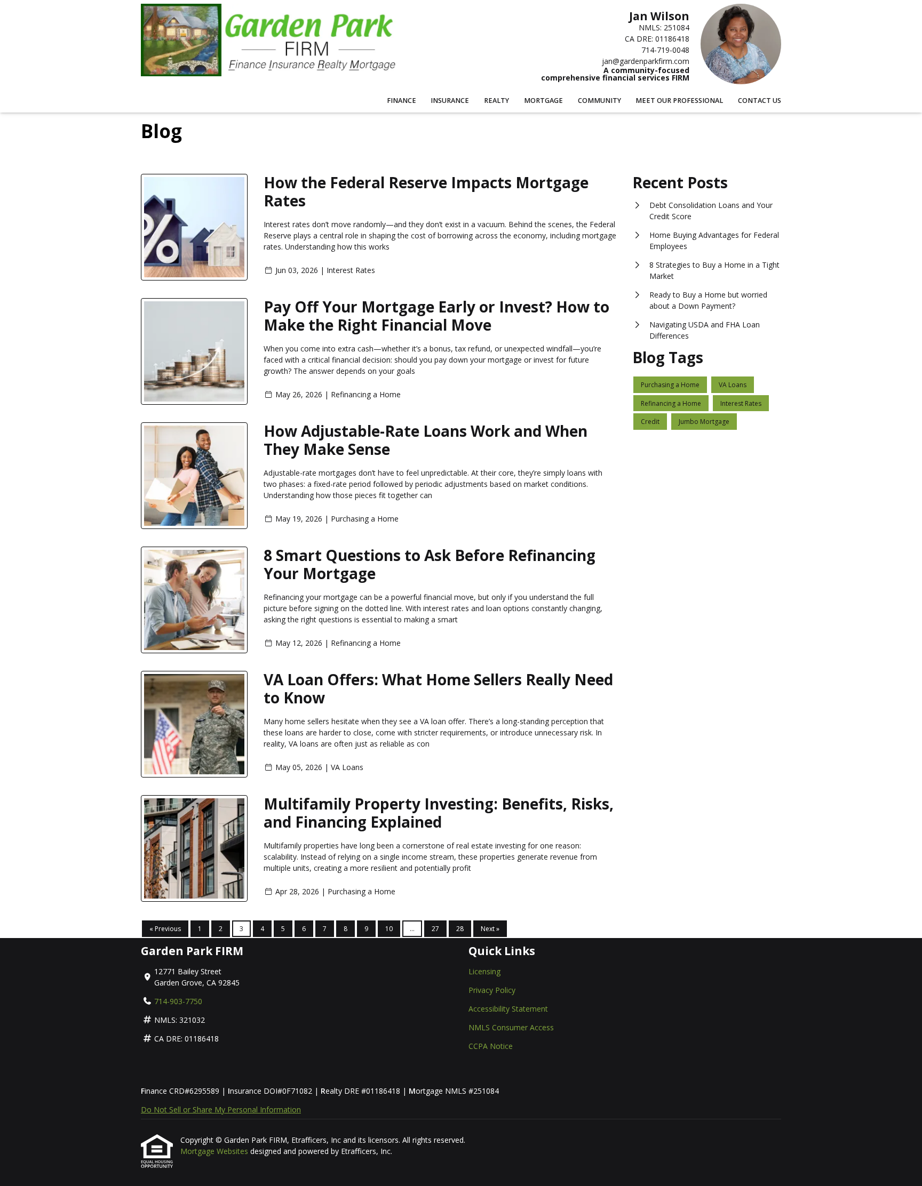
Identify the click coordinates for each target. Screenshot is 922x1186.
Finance (401, 100)
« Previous (165, 928)
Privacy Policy (491, 990)
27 (435, 928)
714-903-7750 (178, 1001)
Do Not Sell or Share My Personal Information (221, 1109)
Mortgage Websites (215, 1151)
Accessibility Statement (508, 1009)
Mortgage (543, 100)
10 (389, 928)
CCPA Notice (490, 1046)
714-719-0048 (665, 50)
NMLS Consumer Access (511, 1027)
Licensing (484, 971)
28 (460, 928)
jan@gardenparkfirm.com (645, 61)
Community (599, 100)
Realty (496, 100)
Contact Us (759, 100)
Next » (490, 928)
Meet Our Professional (679, 100)
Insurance (450, 100)
